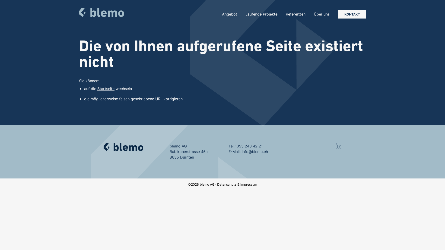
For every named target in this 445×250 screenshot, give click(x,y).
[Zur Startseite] (101, 12)
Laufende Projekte (261, 14)
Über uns (322, 14)
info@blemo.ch (255, 151)
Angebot (229, 14)
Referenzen (295, 14)
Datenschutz (226, 184)
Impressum (248, 184)
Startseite (105, 88)
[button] (338, 146)
